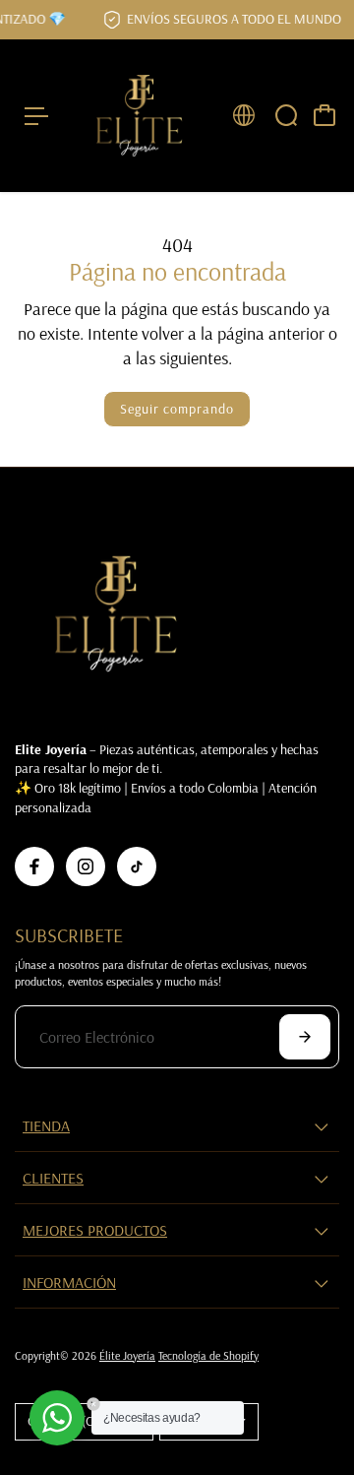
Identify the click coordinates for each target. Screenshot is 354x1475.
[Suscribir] (304, 1036)
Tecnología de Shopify (208, 1355)
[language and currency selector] (244, 115)
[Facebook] (34, 866)
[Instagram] (85, 866)
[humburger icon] (36, 116)
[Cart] (324, 115)
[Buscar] (286, 115)
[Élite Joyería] (139, 115)
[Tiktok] (136, 866)
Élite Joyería (127, 1355)
